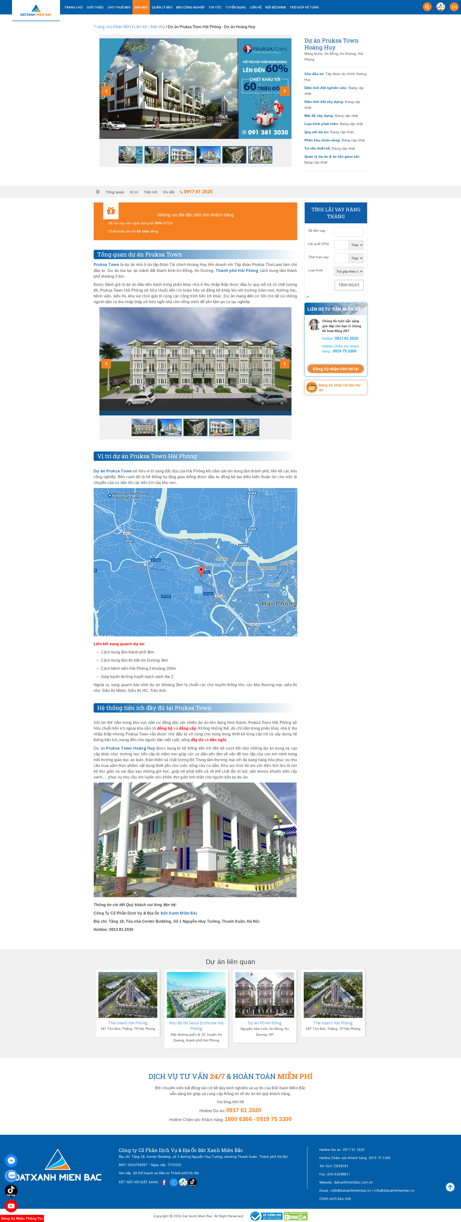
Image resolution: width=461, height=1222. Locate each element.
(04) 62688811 (338, 1174)
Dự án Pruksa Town (113, 471)
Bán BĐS (141, 7)
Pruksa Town (106, 264)
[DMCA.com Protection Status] (296, 1216)
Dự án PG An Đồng (265, 1023)
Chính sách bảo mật (335, 1198)
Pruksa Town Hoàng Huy (130, 748)
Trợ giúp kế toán (304, 7)
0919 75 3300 (379, 1157)
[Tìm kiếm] (427, 6)
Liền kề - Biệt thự (149, 26)
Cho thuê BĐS (119, 7)
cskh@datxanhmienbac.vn (350, 1190)
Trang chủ (103, 26)
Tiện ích (150, 192)
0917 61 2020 (353, 1149)
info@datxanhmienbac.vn (394, 1190)
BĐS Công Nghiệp (190, 7)
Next (227, 969)
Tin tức (215, 7)
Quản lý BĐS (162, 7)
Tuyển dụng (235, 7)
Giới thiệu (95, 7)
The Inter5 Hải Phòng (127, 1023)
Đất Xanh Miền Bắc (179, 913)
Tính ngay (349, 285)
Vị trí (134, 192)
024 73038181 (337, 1166)
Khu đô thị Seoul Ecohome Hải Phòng (196, 1025)
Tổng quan (114, 192)
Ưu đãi (168, 192)
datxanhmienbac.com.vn (353, 1182)
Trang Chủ (73, 7)
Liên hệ (255, 7)
